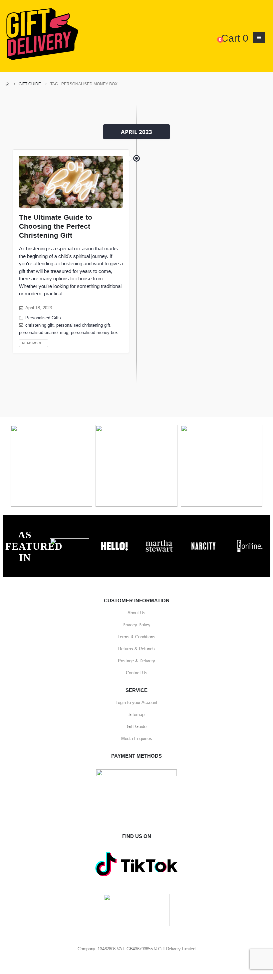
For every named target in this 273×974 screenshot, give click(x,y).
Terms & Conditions (136, 636)
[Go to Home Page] (7, 84)
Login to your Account (136, 702)
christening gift (39, 325)
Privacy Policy (136, 624)
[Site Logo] (42, 34)
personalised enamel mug (43, 332)
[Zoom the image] (69, 542)
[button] (259, 37)
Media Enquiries (136, 738)
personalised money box (94, 332)
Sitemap (136, 714)
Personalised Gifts (43, 318)
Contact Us (136, 672)
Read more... (33, 343)
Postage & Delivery (136, 660)
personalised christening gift (83, 325)
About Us (136, 612)
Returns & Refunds (136, 648)
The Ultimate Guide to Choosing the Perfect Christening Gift (55, 226)
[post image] (71, 182)
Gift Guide (136, 726)
